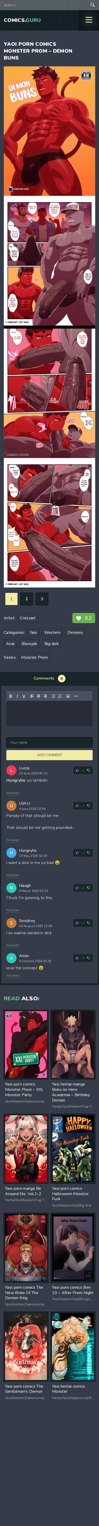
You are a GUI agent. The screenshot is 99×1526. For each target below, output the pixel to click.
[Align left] (32, 696)
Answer (13, 792)
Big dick (51, 644)
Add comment (49, 755)
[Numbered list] (60, 696)
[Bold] (10, 696)
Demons (75, 632)
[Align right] (45, 696)
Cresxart (28, 618)
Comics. (22, 20)
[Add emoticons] (68, 696)
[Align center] (38, 696)
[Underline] (24, 696)
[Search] (92, 5)
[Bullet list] (53, 696)
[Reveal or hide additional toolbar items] (76, 696)
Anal (10, 644)
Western (52, 632)
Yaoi (33, 632)
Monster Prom (34, 657)
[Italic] (17, 696)
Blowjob (29, 644)
